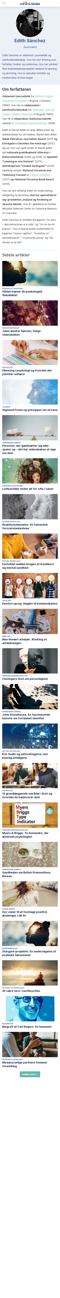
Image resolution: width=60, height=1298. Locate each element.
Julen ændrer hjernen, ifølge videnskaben (21, 332)
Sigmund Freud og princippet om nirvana (29, 410)
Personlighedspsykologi (15, 676)
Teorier (6, 407)
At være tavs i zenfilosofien (21, 991)
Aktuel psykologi (11, 561)
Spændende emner (11, 443)
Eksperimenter (9, 948)
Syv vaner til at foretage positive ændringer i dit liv (24, 913)
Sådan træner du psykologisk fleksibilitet (22, 293)
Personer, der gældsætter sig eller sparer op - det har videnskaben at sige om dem (29, 449)
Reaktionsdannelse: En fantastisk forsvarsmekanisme (25, 526)
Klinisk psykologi (11, 522)
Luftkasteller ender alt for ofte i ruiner (28, 489)
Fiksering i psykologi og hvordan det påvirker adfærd (27, 372)
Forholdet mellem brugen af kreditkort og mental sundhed (28, 565)
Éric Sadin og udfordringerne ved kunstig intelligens (25, 755)
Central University (40, 174)
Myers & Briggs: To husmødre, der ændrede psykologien (25, 834)
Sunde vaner (8, 909)
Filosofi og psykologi (13, 988)
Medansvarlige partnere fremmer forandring (24, 1064)
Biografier (7, 1024)
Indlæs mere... (30, 1074)
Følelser (6, 600)
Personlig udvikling (12, 288)
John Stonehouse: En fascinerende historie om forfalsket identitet (26, 716)
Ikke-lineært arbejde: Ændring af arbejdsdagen (24, 641)
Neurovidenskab (10, 328)
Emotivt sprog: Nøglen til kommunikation (29, 603)
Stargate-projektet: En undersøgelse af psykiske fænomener (29, 953)
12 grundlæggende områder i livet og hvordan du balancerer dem (27, 795)
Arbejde (6, 636)
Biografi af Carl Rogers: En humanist (27, 1026)
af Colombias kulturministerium (29, 123)
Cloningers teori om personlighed (25, 679)
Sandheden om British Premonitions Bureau (26, 874)
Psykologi (7, 367)
